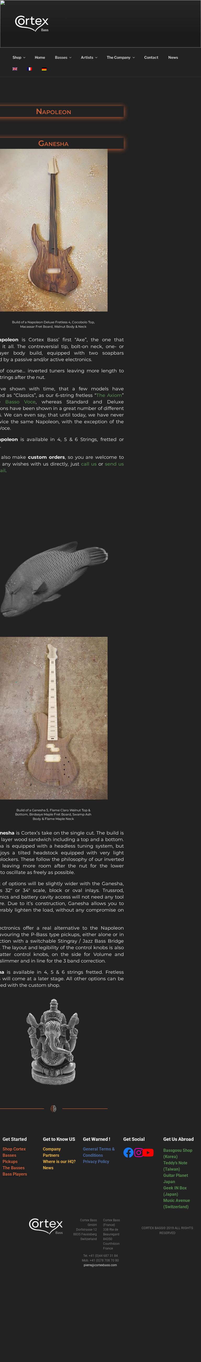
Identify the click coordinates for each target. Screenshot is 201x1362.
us (93, 464)
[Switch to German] (44, 69)
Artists (87, 57)
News (173, 57)
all (86, 464)
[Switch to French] (29, 69)
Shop (17, 57)
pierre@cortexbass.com (100, 1265)
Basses (61, 57)
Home (40, 57)
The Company (119, 57)
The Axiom (109, 395)
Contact (151, 57)
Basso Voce (20, 402)
